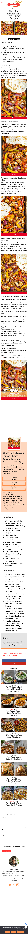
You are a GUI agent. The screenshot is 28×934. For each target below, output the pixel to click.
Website (3, 841)
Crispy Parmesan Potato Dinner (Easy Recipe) (14, 736)
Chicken (12, 709)
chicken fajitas (5, 653)
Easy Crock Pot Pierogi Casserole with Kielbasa (14, 804)
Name (3, 829)
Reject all (13, 932)
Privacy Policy (20, 932)
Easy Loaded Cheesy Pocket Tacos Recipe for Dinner (14, 781)
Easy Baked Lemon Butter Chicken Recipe (14, 758)
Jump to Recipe (15, 39)
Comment (4, 817)
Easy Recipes (22, 653)
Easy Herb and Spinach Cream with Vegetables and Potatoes (14, 689)
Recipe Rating (5, 814)
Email (3, 835)
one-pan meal (13, 655)
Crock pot (12, 801)
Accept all (8, 932)
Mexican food (5, 655)
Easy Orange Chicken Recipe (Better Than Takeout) (14, 713)
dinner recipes (14, 653)
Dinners (14, 8)
